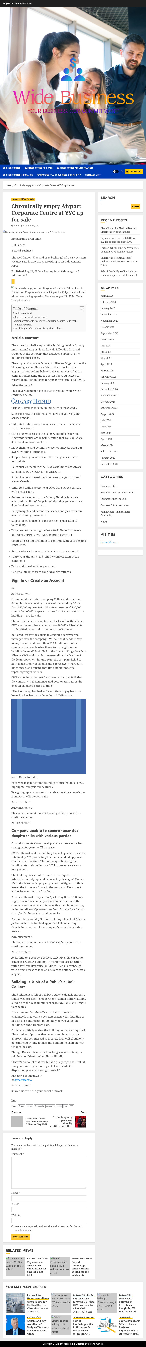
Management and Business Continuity (59, 175)
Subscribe (136, 171)
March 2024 (107, 445)
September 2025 (109, 333)
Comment (17, 1153)
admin (16, 226)
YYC (71, 1106)
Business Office (11, 168)
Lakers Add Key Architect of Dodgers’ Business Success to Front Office (119, 261)
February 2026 (108, 302)
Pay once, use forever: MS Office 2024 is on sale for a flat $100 (36, 1269)
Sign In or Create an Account (31, 317)
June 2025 (106, 351)
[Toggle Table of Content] (80, 308)
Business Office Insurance (18, 175)
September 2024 (109, 407)
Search (108, 197)
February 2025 (108, 376)
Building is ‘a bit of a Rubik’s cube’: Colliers (39, 328)
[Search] (122, 171)
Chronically (39, 1106)
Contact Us (92, 175)
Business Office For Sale (38, 168)
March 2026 (107, 295)
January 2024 (108, 457)
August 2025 (107, 339)
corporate (50, 1106)
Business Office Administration (75, 168)
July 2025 (106, 345)
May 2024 (106, 432)
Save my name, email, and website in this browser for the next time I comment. (48, 1228)
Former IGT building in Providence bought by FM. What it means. (128, 1305)
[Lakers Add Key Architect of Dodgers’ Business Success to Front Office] (15, 1325)
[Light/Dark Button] (116, 171)
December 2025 (109, 314)
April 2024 (106, 439)
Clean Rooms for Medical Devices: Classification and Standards (119, 230)
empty (59, 1106)
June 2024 (106, 426)
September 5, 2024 (31, 226)
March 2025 (107, 370)
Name (15, 1192)
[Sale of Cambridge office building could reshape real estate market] (60, 1266)
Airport (22, 1106)
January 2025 (108, 383)
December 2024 (109, 389)
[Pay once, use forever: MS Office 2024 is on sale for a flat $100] (15, 1266)
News (104, 521)
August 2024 (107, 414)
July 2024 (106, 420)
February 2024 (108, 451)
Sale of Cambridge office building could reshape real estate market (80, 1270)
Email (15, 1204)
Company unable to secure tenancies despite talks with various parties (46, 322)
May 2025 (106, 358)
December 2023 (109, 464)
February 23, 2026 (83, 1312)
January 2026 (108, 308)
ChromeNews (82, 1343)
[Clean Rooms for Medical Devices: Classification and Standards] (15, 1303)
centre (29, 1106)
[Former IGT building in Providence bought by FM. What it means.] (107, 1303)
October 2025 (108, 326)
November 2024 (109, 395)
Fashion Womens (109, 542)
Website (15, 1215)
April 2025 (106, 364)
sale (65, 1106)
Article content (23, 313)
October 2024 (108, 401)
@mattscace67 (23, 1080)
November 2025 (109, 320)
